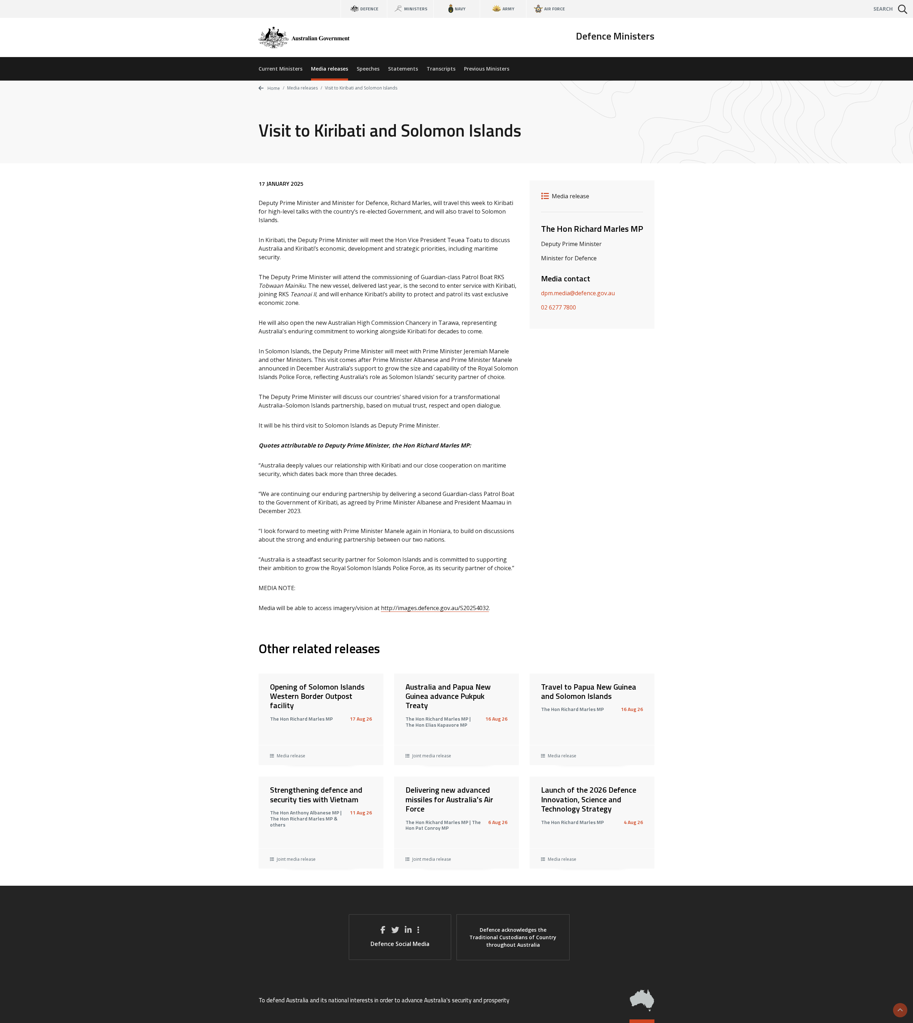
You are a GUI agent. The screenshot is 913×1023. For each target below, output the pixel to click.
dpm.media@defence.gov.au (578, 293)
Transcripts (441, 68)
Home (273, 88)
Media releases (329, 68)
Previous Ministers (486, 68)
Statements (403, 68)
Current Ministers (280, 68)
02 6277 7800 (558, 307)
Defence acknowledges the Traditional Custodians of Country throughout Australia (512, 937)
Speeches (368, 68)
